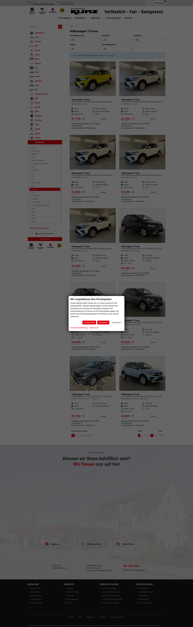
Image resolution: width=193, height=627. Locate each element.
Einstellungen (116, 322)
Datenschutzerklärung (79, 328)
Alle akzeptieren (89, 322)
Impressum (93, 328)
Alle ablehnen (103, 322)
